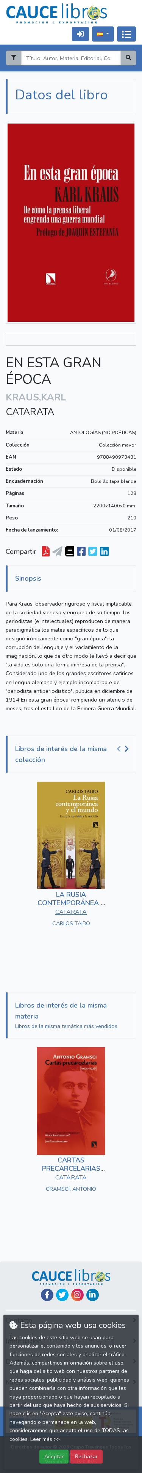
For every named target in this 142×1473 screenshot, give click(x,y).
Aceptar (54, 1456)
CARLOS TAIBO (71, 923)
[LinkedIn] (92, 1295)
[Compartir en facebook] (81, 552)
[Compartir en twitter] (92, 552)
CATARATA (30, 412)
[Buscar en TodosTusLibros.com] (69, 552)
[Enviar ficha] (57, 552)
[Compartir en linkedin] (104, 552)
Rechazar (86, 1456)
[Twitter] (62, 1295)
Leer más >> (45, 1439)
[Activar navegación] (126, 34)
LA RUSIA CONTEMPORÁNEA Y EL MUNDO (71, 902)
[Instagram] (77, 1295)
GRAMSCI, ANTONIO (71, 1189)
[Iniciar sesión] (80, 34)
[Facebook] (47, 1295)
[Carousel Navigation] (124, 749)
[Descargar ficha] (46, 552)
